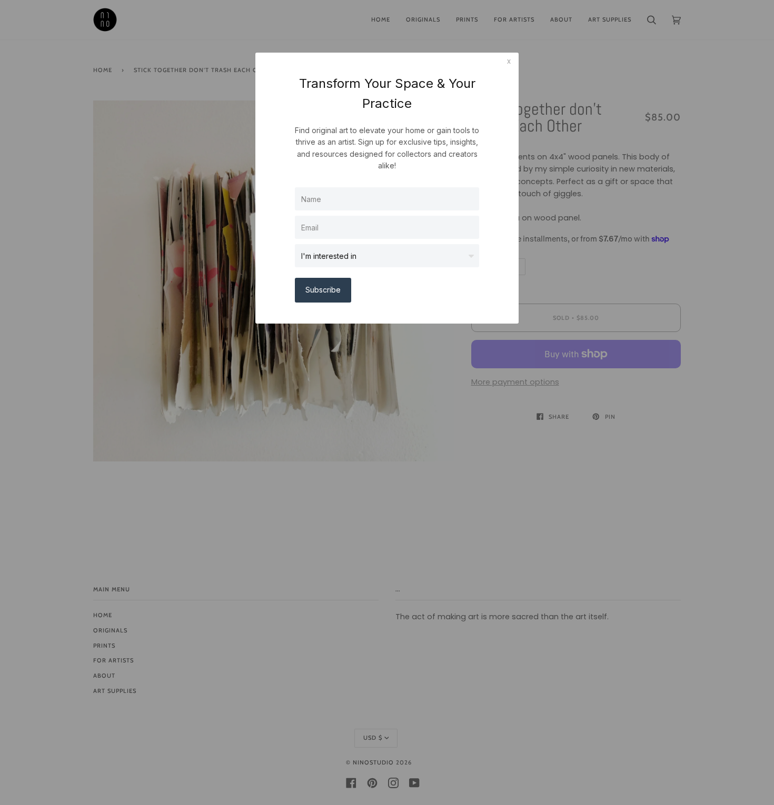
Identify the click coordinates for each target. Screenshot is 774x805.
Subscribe (323, 289)
